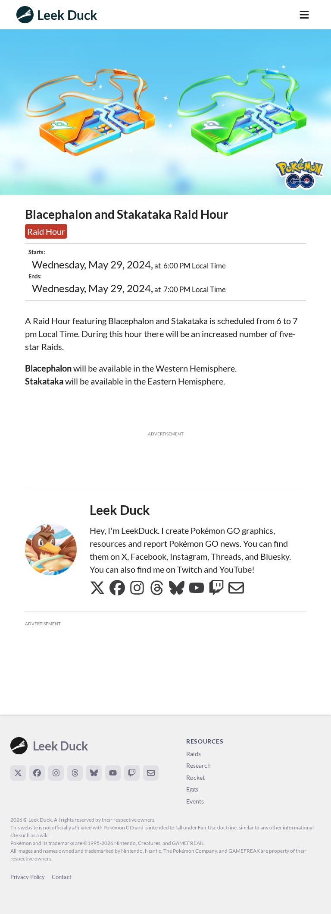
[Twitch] (132, 773)
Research (198, 765)
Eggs (192, 789)
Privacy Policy (27, 876)
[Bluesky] (94, 773)
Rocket (195, 777)
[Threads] (75, 773)
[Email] (151, 773)
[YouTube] (113, 773)
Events (195, 801)
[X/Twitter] (18, 773)
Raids (193, 753)
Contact (62, 876)
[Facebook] (37, 773)
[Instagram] (56, 773)
